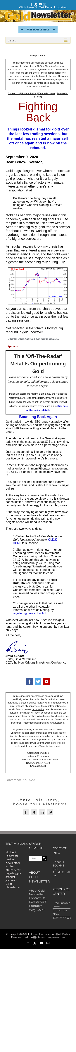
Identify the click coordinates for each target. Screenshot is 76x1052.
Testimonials (62, 918)
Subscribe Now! (60, 912)
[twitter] (38, 681)
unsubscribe (38, 709)
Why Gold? (37, 910)
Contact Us (14, 93)
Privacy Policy (29, 93)
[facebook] (29, 681)
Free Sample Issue (61, 904)
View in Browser (46, 93)
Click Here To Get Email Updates (43, 7)
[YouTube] (46, 681)
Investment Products (37, 904)
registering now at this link (30, 613)
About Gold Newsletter (37, 892)
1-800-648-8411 (59, 865)
